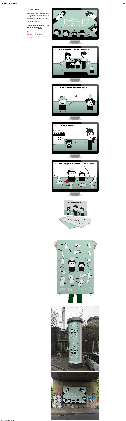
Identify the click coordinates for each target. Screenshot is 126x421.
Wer (120, 3)
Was (115, 3)
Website (29, 34)
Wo (124, 3)
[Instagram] (124, 419)
